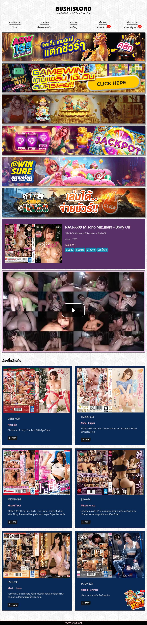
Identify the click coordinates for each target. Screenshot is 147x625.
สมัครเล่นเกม (103, 27)
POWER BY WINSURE (73, 623)
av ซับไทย (44, 22)
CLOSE (142, 590)
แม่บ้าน (73, 22)
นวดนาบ (91, 249)
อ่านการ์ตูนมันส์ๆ (132, 27)
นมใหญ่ (69, 249)
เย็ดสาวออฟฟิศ (44, 27)
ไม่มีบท (15, 27)
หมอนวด (80, 249)
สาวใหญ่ (73, 27)
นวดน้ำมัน (102, 249)
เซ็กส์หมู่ (103, 22)
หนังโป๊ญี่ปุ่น (15, 22)
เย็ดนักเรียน (132, 22)
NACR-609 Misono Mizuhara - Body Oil (97, 226)
